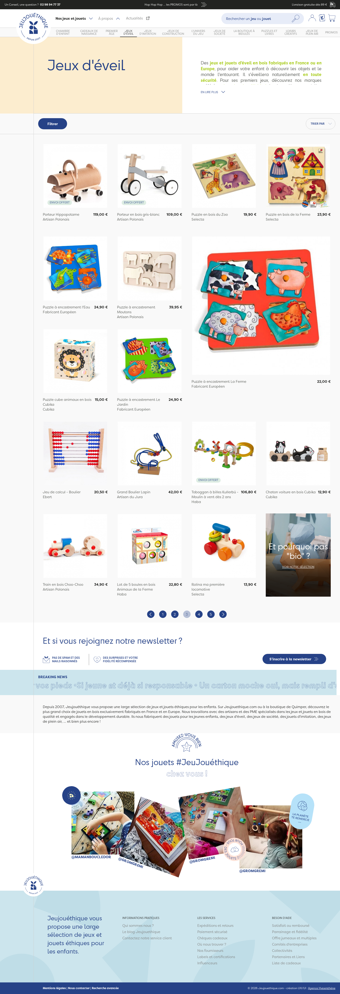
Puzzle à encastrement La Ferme (219, 381)
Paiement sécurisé (212, 931)
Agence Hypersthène (321, 988)
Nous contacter (79, 988)
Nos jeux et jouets (71, 18)
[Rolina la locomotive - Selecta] (224, 546)
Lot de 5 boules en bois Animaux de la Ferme (136, 587)
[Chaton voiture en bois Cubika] (298, 454)
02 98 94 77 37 (49, 4)
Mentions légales (54, 988)
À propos (105, 18)
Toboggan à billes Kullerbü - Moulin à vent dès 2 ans (215, 494)
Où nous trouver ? (211, 944)
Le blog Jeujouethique (141, 931)
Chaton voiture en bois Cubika (291, 492)
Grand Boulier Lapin (133, 492)
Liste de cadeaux (286, 963)
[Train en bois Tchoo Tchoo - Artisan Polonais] (75, 546)
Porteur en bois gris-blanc (138, 214)
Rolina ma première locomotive (208, 587)
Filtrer (52, 123)
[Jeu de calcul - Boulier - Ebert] (75, 454)
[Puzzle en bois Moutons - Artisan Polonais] (149, 269)
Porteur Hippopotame (61, 214)
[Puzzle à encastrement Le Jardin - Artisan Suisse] (149, 361)
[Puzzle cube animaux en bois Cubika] (75, 361)
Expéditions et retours (215, 925)
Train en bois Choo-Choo (63, 584)
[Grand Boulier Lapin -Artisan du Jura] (149, 454)
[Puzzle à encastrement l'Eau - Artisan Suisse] (75, 269)
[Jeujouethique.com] (33, 42)
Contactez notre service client (147, 938)
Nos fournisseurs (210, 950)
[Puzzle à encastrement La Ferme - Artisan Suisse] (261, 306)
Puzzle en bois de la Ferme (288, 214)
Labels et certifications (216, 956)
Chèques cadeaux (212, 938)
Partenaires (281, 956)
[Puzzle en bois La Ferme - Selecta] (298, 176)
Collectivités (282, 950)
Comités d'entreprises (289, 944)
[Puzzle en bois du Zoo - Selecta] (224, 176)
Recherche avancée (105, 988)
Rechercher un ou (248, 18)
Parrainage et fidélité (290, 931)
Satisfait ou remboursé (290, 925)
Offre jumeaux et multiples (294, 938)
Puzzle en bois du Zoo (210, 214)
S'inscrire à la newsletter (290, 659)
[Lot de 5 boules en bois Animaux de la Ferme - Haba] (149, 546)
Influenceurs (207, 963)
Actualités (134, 18)
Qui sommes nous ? (138, 925)
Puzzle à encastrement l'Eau (66, 307)
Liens (300, 956)
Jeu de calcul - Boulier (61, 492)
